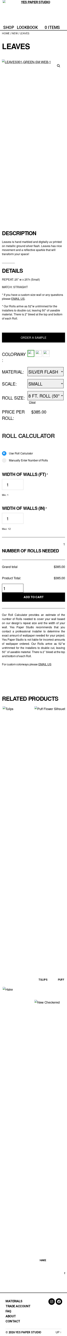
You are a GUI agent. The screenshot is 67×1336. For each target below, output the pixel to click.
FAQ (8, 1311)
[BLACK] (38, 353)
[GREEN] (31, 353)
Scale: (9, 384)
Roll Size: (13, 398)
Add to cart (34, 597)
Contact (13, 1321)
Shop (8, 27)
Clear (32, 402)
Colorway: (14, 357)
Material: (13, 371)
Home (6, 33)
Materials (14, 1301)
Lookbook (27, 27)
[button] (58, 66)
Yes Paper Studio (28, 1332)
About (11, 1316)
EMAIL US (18, 299)
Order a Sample (33, 337)
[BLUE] (46, 353)
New (15, 33)
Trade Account (18, 1306)
